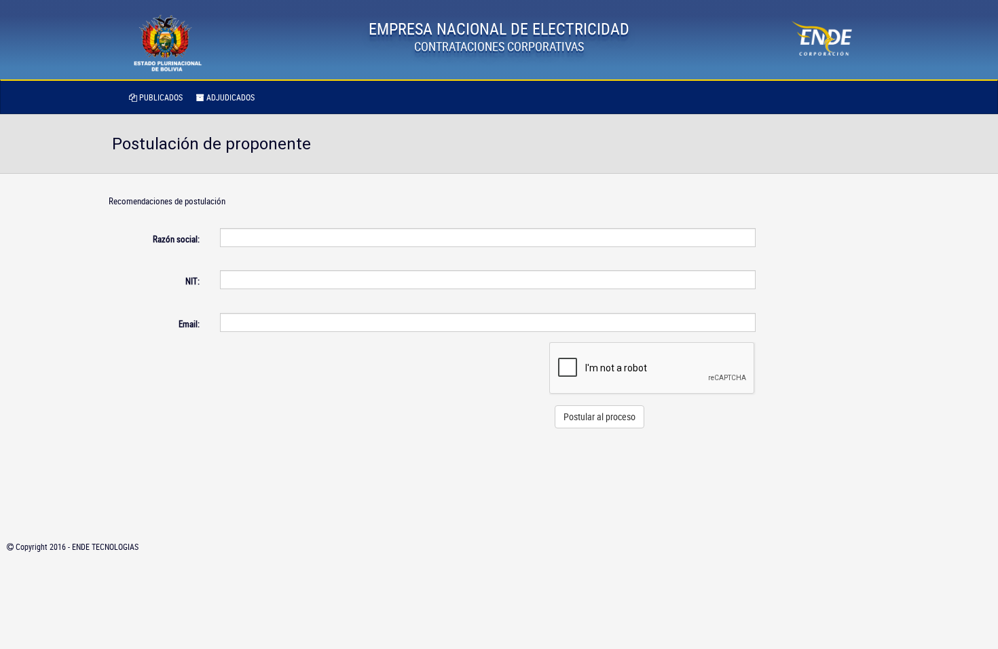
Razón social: (176, 239)
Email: (189, 324)
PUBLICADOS (160, 97)
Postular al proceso (599, 416)
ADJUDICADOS (229, 97)
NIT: (192, 281)
